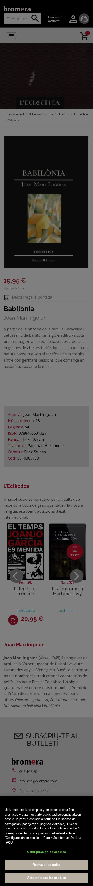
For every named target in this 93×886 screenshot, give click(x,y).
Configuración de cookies (46, 852)
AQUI (10, 842)
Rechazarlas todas (46, 865)
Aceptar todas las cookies (46, 878)
